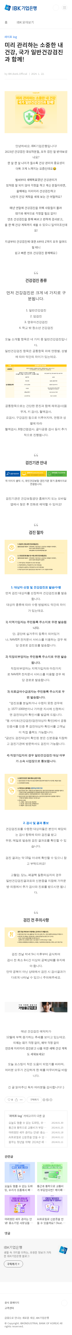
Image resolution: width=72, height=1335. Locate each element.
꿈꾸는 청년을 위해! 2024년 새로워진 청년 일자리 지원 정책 (27, 1144)
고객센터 (9, 1308)
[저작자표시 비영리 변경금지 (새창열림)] (47, 1099)
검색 (56, 8)
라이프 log (15, 1116)
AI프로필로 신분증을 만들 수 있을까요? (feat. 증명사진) (28, 1139)
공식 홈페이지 (12, 1302)
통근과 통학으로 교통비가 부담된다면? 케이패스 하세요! (27, 1129)
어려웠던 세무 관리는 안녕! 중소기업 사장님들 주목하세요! (28, 1134)
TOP (64, 1303)
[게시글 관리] (21, 1100)
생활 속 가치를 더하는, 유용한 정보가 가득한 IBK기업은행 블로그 (27, 1254)
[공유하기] (16, 1100)
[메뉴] (64, 7)
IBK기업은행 (13, 1247)
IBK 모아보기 (25, 22)
